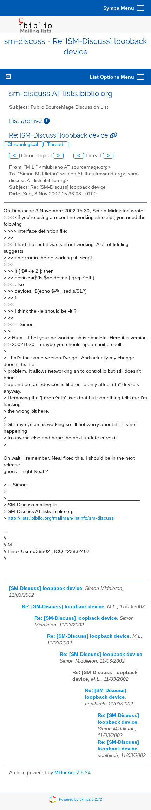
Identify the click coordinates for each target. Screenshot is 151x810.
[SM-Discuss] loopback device (45, 588)
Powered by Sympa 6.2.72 (80, 799)
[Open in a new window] (47, 121)
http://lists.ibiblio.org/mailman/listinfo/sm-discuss (61, 518)
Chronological (23, 144)
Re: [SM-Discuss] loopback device (63, 606)
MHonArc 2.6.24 (72, 772)
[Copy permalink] (113, 135)
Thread (56, 144)
